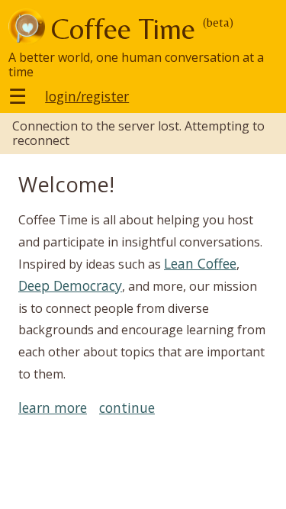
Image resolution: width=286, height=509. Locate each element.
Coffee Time (123, 28)
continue (127, 408)
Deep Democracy (70, 285)
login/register (87, 97)
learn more (52, 408)
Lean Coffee (200, 263)
